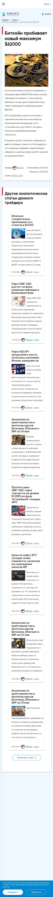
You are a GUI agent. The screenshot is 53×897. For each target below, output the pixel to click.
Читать (36, 272)
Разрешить (13, 892)
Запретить (36, 892)
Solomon (20, 168)
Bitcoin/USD (18, 176)
